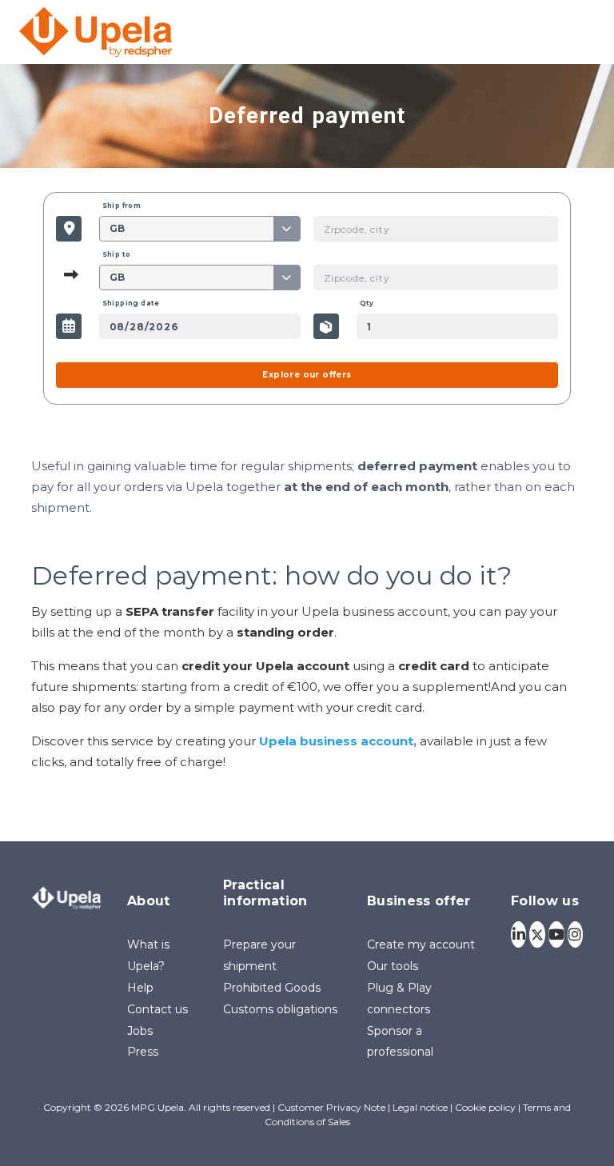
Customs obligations (280, 1009)
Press (142, 1051)
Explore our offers (306, 374)
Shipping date (131, 303)
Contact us (157, 1009)
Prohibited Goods (272, 987)
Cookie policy (485, 1107)
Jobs (140, 1031)
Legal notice (420, 1107)
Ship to (116, 254)
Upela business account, (338, 741)
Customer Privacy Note (331, 1107)
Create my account (421, 944)
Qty (367, 303)
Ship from (122, 206)
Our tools (392, 966)
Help (140, 987)
